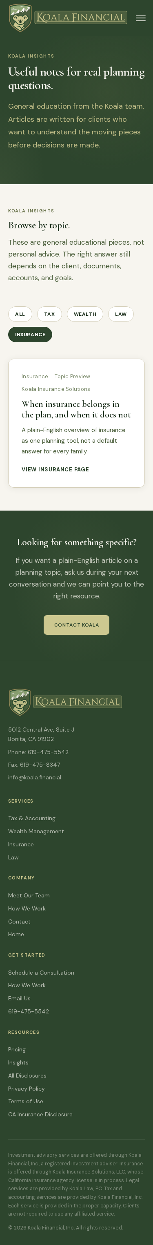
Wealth (85, 314)
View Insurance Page (55, 469)
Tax (49, 314)
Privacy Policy (26, 1088)
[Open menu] (141, 18)
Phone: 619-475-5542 (38, 752)
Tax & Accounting (31, 818)
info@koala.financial (34, 777)
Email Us (19, 998)
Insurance (30, 334)
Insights (18, 1062)
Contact (19, 921)
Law (121, 314)
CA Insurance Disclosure (40, 1114)
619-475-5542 (28, 1011)
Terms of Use (25, 1101)
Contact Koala (76, 625)
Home (16, 934)
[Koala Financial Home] (68, 18)
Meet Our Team (29, 895)
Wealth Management (36, 831)
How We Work (27, 908)
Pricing (17, 1049)
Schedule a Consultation (41, 972)
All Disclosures (27, 1075)
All (20, 314)
